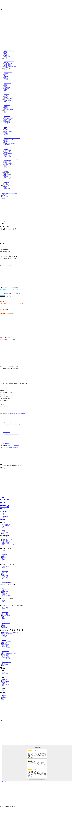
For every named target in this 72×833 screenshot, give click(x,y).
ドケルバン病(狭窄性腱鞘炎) (9, 139)
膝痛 (5, 166)
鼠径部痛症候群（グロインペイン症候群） (12, 138)
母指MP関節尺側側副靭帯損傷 (10, 143)
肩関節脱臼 (6, 86)
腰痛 (5, 74)
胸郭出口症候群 (7, 91)
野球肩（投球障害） (8, 119)
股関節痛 (6, 134)
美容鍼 (5, 54)
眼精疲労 (6, 106)
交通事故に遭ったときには (9, 61)
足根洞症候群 (6, 135)
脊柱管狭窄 (6, 78)
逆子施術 (3, 672)
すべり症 (6, 79)
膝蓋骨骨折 (6, 154)
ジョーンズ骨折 (7, 151)
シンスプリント (7, 130)
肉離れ (3, 617)
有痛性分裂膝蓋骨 (7, 156)
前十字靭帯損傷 (7, 121)
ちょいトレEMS (7, 56)
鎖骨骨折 (6, 85)
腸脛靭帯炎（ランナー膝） (9, 117)
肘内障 (5, 140)
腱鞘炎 (5, 165)
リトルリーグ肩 (7, 120)
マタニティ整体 (7, 181)
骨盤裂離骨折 (6, 73)
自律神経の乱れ (7, 188)
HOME (3, 219)
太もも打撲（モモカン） (8, 123)
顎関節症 (6, 108)
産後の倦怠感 (6, 182)
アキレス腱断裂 (7, 116)
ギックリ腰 (6, 75)
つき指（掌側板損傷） (8, 163)
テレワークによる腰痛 (8, 80)
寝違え (5, 90)
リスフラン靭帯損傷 (8, 153)
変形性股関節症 (7, 155)
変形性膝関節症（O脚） (8, 167)
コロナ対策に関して (6, 196)
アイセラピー (6, 55)
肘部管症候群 (6, 141)
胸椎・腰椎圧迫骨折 (8, 72)
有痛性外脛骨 (4, 642)
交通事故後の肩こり (8, 63)
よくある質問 (4, 195)
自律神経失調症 (7, 105)
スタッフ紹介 (4, 194)
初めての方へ (4, 192)
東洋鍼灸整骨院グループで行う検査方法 (9, 193)
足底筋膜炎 (6, 133)
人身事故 (6, 67)
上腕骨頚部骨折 (7, 87)
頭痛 (5, 101)
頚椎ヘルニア (6, 94)
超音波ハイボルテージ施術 (9, 51)
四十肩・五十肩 (5, 576)
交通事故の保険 (7, 62)
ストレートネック (7, 113)
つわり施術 (6, 184)
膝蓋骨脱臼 (4, 652)
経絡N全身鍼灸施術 (8, 50)
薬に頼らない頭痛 (7, 100)
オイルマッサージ (7, 53)
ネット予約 (4, 781)
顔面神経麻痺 (6, 107)
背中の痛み (6, 96)
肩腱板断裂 (6, 84)
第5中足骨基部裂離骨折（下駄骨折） (11, 159)
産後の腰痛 (6, 176)
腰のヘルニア (6, 77)
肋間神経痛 (6, 97)
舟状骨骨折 (6, 149)
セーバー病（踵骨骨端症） (7, 641)
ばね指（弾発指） (7, 161)
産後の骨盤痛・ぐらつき (8, 177)
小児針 (5, 183)
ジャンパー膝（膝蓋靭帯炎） (9, 118)
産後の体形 (6, 173)
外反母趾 (6, 171)
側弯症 (5, 111)
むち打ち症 (4, 538)
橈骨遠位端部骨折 (7, 150)
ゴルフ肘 (6, 128)
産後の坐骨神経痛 (7, 174)
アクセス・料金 (4, 500)
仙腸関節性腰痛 (7, 69)
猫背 (5, 112)
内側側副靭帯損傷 (7, 160)
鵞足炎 (5, 132)
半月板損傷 (4, 663)
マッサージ (6, 57)
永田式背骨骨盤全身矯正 (6, 524)
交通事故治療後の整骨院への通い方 (11, 66)
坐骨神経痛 (6, 76)
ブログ (3, 197)
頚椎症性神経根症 (7, 83)
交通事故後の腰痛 (7, 64)
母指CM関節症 (7, 144)
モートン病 (6, 145)
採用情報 (3, 198)
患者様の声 (3, 514)
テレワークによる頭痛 (8, 109)
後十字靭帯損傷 (7, 122)
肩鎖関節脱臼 (6, 88)
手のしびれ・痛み (7, 95)
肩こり (5, 89)
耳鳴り (3, 590)
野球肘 (5, 127)
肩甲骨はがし (6, 52)
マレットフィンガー (8, 162)
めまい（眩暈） (7, 102)
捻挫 (5, 124)
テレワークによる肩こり (8, 98)
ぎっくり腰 (4, 699)
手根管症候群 (6, 152)
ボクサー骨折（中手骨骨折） (9, 164)
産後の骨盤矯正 (7, 178)
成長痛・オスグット (8, 131)
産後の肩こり (6, 175)
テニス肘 (6, 129)
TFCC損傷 (6, 142)
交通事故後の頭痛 (7, 65)
